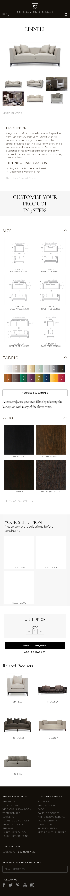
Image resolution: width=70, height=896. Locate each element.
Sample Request (48, 813)
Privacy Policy (13, 824)
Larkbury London (15, 832)
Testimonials (11, 813)
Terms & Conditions (16, 820)
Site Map (8, 828)
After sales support (52, 832)
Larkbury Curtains (16, 836)
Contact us (11, 805)
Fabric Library (48, 820)
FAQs (41, 809)
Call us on (19, 852)
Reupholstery (47, 828)
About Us (9, 801)
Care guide (45, 824)
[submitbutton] (64, 869)
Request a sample (35, 393)
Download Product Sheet (21, 178)
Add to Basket (35, 652)
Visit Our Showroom (17, 809)
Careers (8, 817)
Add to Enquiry (35, 645)
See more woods (17, 501)
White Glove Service (52, 817)
